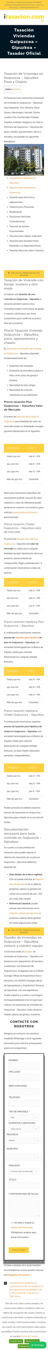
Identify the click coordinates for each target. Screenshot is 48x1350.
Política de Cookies (29, 1336)
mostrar (15, 89)
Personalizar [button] (24, 1346)
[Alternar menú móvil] (42, 20)
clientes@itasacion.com (29, 8)
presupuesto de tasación (25, 512)
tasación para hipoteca (27, 637)
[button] (24, 1289)
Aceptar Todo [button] (16, 1341)
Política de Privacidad (22, 1227)
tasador (29, 951)
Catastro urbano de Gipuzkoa (24, 913)
